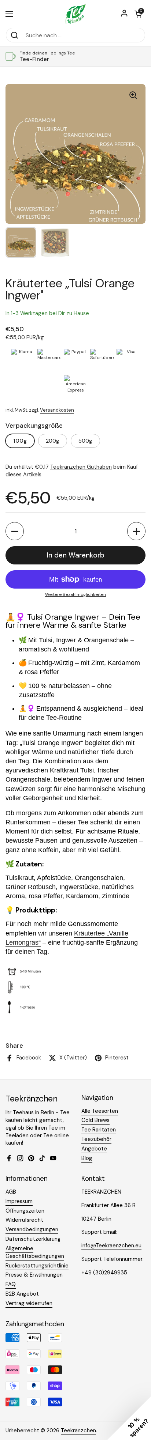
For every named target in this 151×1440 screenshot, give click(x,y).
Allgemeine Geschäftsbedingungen (34, 1252)
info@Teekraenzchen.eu (111, 1245)
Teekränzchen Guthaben (81, 466)
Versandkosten (57, 410)
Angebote (94, 1148)
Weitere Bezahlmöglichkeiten (75, 594)
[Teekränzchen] (75, 14)
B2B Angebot (22, 1293)
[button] (138, 14)
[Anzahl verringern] (14, 531)
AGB (10, 1191)
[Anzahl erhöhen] (136, 531)
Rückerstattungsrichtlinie (37, 1265)
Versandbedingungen (31, 1229)
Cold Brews (95, 1120)
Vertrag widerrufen (28, 1303)
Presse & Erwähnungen (34, 1274)
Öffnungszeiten (24, 1210)
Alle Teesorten (99, 1111)
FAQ (10, 1284)
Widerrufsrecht (24, 1220)
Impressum (19, 1201)
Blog (86, 1158)
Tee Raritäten (98, 1129)
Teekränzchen (78, 1430)
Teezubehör (96, 1139)
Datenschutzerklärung (33, 1239)
